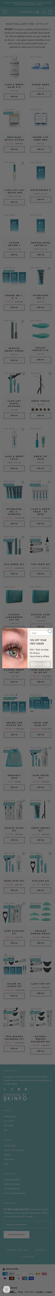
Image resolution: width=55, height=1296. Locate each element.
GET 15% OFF (40, 664)
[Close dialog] (50, 631)
